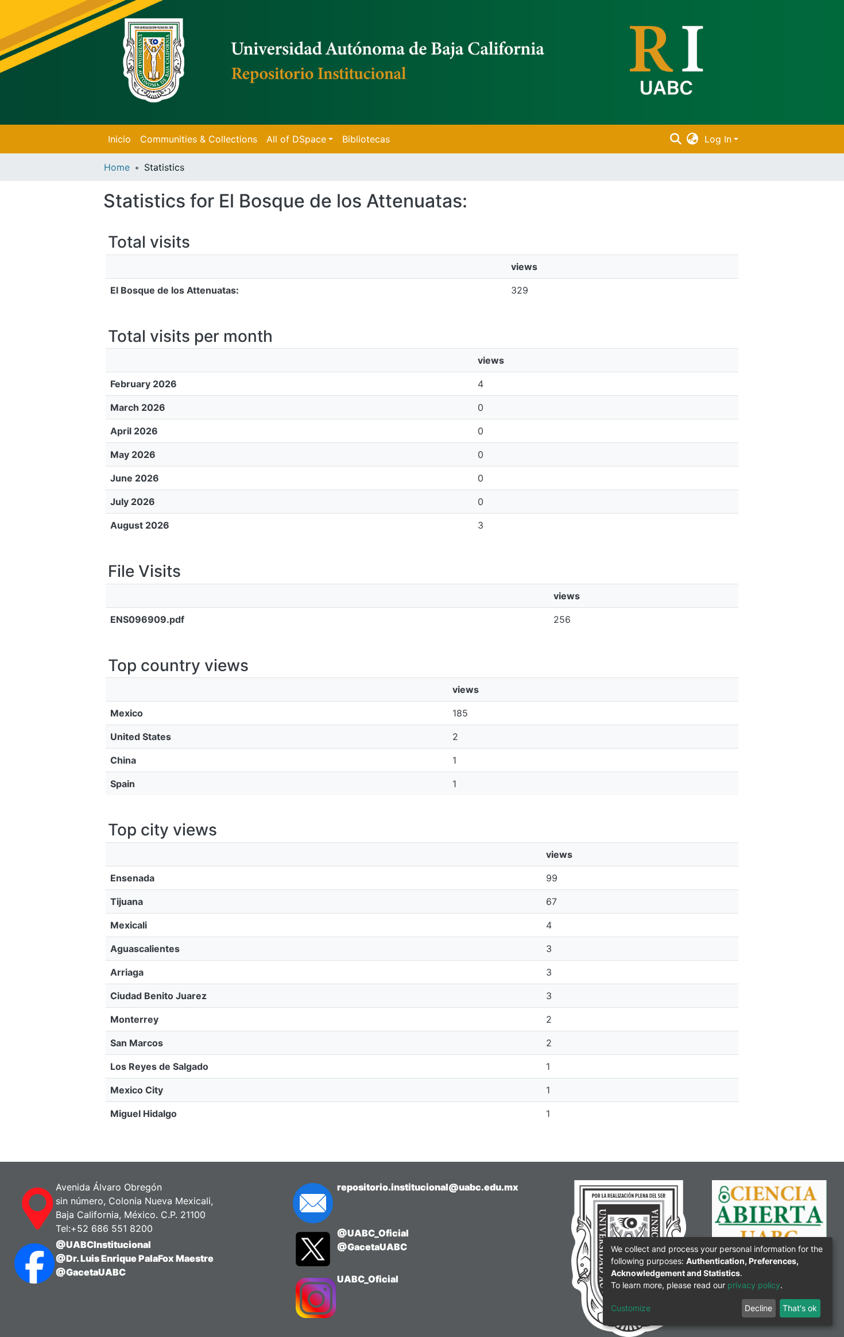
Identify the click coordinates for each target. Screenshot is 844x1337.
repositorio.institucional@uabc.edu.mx (427, 1187)
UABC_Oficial (367, 1279)
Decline (758, 1308)
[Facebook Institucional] (23, 1263)
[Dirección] (23, 1209)
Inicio (119, 139)
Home (117, 167)
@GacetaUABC (91, 1272)
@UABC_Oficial (373, 1233)
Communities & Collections (198, 139)
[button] (692, 139)
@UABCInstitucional (103, 1244)
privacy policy (753, 1285)
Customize (631, 1308)
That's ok (800, 1308)
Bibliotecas (366, 139)
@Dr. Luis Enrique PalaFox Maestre (135, 1258)
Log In (717, 139)
